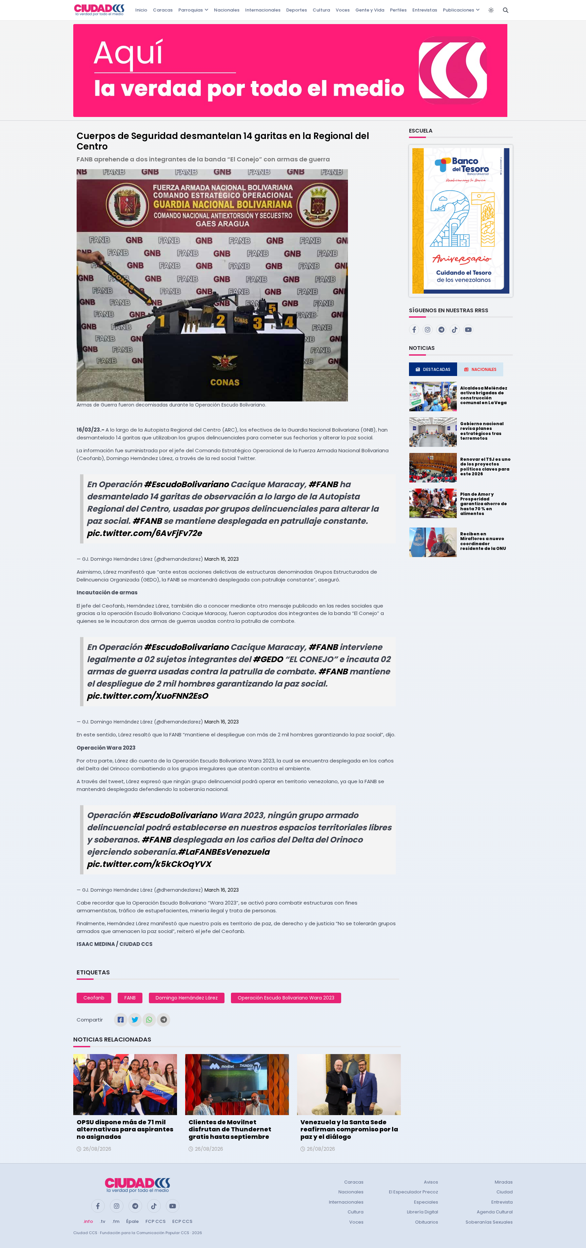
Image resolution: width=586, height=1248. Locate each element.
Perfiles (398, 10)
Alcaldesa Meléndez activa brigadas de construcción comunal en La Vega (483, 395)
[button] (461, 220)
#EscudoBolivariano (186, 484)
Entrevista (502, 1202)
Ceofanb (93, 997)
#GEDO (268, 659)
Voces (343, 10)
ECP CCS (182, 1221)
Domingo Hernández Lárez (187, 997)
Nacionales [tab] (484, 369)
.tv (102, 1221)
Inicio (141, 10)
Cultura (321, 10)
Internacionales (262, 10)
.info (88, 1221)
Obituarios (426, 1222)
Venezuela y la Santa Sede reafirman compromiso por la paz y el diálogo (349, 1129)
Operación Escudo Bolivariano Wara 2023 (286, 997)
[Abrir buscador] (506, 10)
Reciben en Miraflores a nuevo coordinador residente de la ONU (483, 541)
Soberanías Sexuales (489, 1222)
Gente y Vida (369, 10)
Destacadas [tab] (436, 369)
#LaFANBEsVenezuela (223, 851)
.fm (115, 1221)
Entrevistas (424, 10)
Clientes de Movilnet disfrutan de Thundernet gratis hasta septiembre (230, 1129)
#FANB (323, 484)
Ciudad (504, 1192)
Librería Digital (422, 1212)
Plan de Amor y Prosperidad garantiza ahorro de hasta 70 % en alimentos (483, 504)
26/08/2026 (97, 1149)
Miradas (504, 1182)
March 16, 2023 (221, 559)
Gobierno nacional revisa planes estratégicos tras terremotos (482, 431)
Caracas (163, 10)
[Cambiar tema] (491, 10)
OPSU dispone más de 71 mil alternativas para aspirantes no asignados (125, 1129)
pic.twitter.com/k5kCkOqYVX (149, 864)
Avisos (431, 1182)
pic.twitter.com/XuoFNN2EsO (147, 695)
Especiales (426, 1202)
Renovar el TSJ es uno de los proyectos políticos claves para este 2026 (485, 466)
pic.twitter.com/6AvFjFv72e (144, 533)
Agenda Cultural (495, 1212)
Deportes (296, 10)
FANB (130, 997)
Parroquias (190, 10)
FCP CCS (155, 1221)
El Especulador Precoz (413, 1192)
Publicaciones (458, 10)
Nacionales (226, 10)
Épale (132, 1221)
